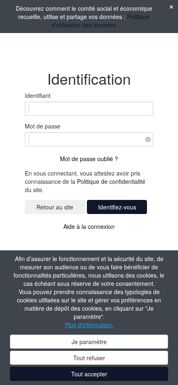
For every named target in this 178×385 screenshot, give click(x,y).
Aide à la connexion (89, 226)
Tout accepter (89, 374)
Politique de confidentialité (111, 181)
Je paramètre (89, 341)
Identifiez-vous (117, 207)
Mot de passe (42, 126)
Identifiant (38, 95)
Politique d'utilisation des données (101, 20)
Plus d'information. (89, 325)
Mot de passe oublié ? (89, 158)
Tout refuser (89, 358)
